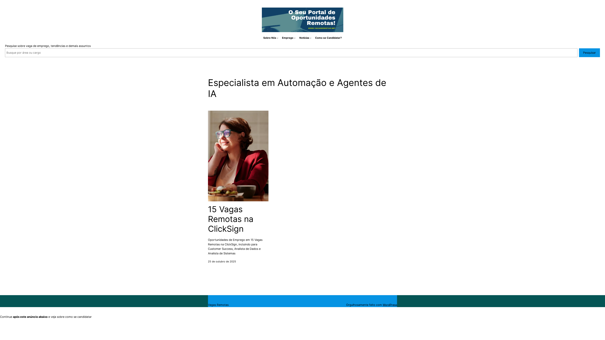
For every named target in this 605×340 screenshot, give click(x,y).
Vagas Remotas (218, 304)
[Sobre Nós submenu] (277, 38)
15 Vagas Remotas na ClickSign (230, 219)
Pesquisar (589, 52)
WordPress (390, 304)
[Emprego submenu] (295, 38)
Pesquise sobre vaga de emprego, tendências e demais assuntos (48, 46)
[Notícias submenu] (310, 38)
